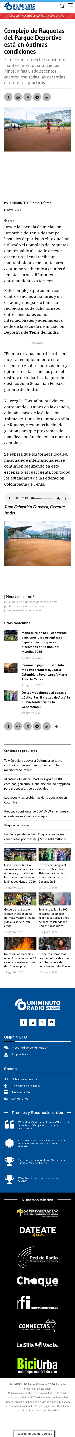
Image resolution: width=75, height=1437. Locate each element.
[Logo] (19, 6)
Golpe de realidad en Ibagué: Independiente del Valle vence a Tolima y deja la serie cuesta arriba (19, 918)
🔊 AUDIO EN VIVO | (55, 16)
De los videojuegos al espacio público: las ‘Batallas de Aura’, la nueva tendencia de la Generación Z (46, 699)
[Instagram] (32, 1022)
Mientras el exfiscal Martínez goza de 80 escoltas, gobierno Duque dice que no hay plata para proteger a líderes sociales (37, 783)
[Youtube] (51, 1022)
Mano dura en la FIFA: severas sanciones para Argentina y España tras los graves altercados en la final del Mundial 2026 (44, 642)
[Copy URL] (46, 97)
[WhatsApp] (18, 97)
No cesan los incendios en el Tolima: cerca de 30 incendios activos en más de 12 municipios (20, 960)
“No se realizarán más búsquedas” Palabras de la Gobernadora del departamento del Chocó (54, 960)
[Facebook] (8, 97)
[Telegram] (37, 97)
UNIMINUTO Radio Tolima (30, 203)
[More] (56, 726)
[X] (27, 97)
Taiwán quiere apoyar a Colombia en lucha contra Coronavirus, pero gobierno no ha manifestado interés (33, 765)
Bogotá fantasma (16, 825)
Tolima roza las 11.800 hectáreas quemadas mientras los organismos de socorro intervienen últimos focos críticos (54, 918)
